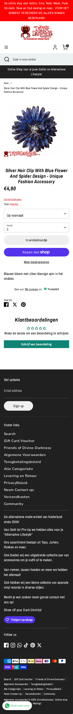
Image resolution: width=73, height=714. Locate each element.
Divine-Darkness (13, 199)
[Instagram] (13, 645)
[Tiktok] (26, 645)
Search (10, 433)
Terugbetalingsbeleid (22, 461)
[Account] (55, 45)
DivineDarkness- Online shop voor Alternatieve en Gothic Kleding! (36, 701)
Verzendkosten (17, 496)
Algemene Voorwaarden (25, 454)
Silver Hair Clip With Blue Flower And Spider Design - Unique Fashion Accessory (35, 90)
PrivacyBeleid (15, 482)
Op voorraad (15, 215)
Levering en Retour (20, 475)
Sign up (18, 405)
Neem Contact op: (19, 489)
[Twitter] (39, 645)
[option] (36, 129)
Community (13, 503)
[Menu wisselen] (6, 47)
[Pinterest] (32, 645)
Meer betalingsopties (36, 262)
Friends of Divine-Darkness (27, 447)
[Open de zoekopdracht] (6, 59)
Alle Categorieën (18, 468)
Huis (6, 83)
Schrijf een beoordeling (36, 344)
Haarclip (14, 204)
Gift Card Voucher (19, 440)
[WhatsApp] (19, 645)
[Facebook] (6, 645)
